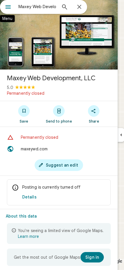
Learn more (28, 236)
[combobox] (37, 6)
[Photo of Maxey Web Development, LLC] (59, 35)
